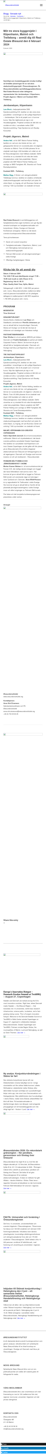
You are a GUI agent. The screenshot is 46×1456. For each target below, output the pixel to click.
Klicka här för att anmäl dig (19, 269)
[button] (4, 1444)
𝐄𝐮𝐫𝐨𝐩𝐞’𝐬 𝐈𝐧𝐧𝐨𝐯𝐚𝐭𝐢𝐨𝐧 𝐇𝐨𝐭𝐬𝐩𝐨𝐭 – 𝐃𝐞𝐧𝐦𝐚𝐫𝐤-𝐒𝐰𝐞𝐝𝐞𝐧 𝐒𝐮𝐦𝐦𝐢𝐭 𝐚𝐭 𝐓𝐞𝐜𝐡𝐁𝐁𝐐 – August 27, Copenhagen (22, 994)
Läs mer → (21, 1032)
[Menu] (41, 5)
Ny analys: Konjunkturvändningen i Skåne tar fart (21, 1075)
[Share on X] (6, 923)
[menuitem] (35, 5)
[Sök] (35, 5)
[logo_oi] (19, 5)
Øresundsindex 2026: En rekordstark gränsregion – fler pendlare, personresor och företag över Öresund (22, 1154)
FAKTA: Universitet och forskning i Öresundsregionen (21, 1218)
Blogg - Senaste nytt (12, 13)
